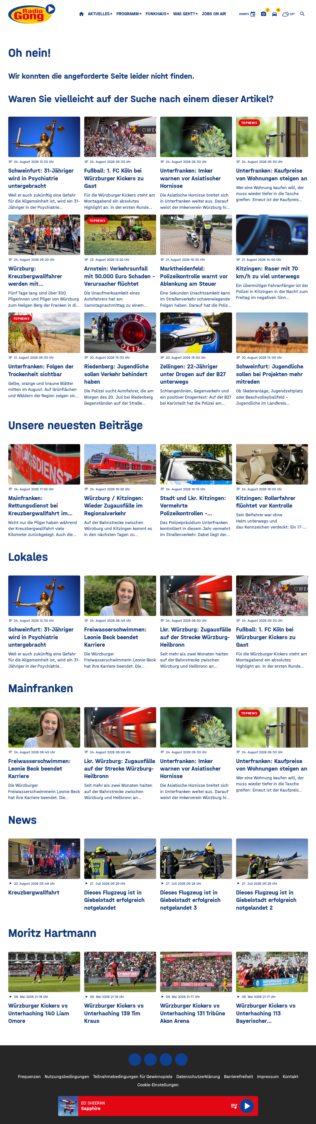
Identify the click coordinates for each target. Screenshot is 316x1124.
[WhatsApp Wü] (181, 1059)
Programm (127, 13)
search (303, 14)
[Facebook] (135, 1059)
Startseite (81, 14)
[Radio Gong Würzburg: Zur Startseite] (31, 14)
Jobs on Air (214, 13)
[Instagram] (150, 1059)
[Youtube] (166, 1059)
